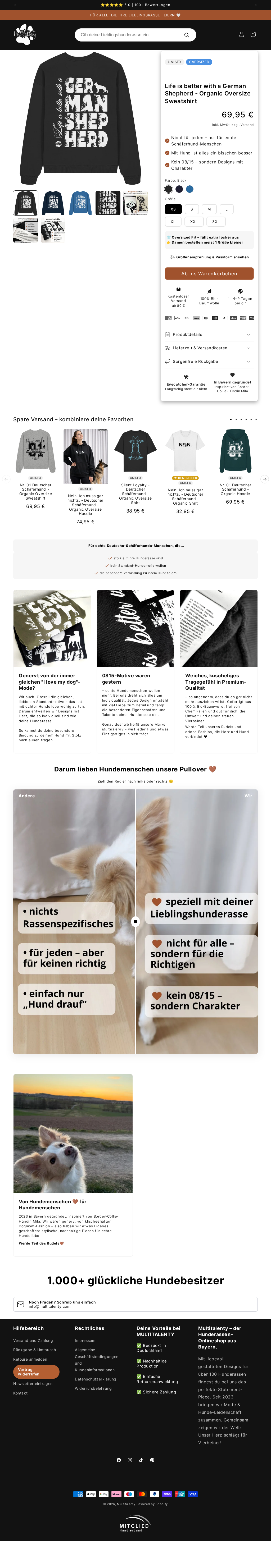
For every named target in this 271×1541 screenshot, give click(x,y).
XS (173, 209)
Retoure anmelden (30, 1359)
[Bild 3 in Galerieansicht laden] (80, 203)
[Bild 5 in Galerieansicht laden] (135, 203)
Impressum (85, 1340)
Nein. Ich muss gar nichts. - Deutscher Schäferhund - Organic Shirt (185, 496)
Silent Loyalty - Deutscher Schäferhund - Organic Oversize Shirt (135, 494)
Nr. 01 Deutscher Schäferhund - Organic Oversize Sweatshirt (35, 491)
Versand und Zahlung (33, 1340)
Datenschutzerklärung (95, 1379)
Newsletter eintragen (33, 1383)
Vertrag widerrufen (29, 1371)
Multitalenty (126, 1504)
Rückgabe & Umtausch (34, 1349)
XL (173, 221)
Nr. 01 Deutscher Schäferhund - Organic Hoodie (235, 489)
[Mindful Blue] (189, 189)
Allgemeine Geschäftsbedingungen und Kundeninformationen (97, 1359)
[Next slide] (264, 479)
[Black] (168, 189)
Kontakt (20, 1393)
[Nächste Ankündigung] (256, 5)
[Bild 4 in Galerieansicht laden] (108, 203)
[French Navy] (179, 189)
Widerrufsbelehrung (93, 1388)
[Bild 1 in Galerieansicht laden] (25, 203)
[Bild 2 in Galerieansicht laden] (53, 203)
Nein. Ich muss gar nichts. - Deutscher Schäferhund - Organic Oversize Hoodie (85, 505)
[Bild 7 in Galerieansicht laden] (53, 230)
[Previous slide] (6, 479)
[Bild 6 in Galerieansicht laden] (25, 230)
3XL (216, 221)
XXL (194, 221)
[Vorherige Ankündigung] (15, 5)
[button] (253, 34)
